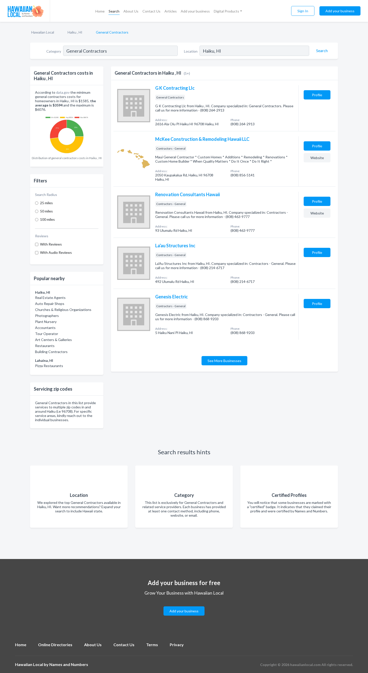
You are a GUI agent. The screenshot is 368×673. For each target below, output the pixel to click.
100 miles (47, 219)
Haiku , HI (75, 32)
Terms (152, 644)
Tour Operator (46, 333)
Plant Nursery (46, 321)
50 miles (46, 211)
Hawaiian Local (42, 32)
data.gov (63, 92)
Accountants (45, 327)
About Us (130, 11)
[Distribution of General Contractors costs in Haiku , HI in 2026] (66, 134)
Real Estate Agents (50, 297)
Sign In (302, 11)
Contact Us (151, 11)
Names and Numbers (68, 664)
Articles (170, 11)
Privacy (177, 644)
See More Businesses (224, 361)
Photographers (47, 315)
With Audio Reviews (56, 252)
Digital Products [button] (226, 11)
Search (114, 11)
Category (53, 51)
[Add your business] (184, 605)
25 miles (46, 203)
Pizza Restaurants (49, 366)
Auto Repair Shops (49, 303)
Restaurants (45, 346)
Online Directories (55, 644)
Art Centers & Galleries (53, 340)
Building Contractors (51, 352)
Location (191, 51)
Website (317, 158)
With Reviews (51, 244)
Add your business (195, 11)
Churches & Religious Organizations (63, 309)
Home (100, 11)
